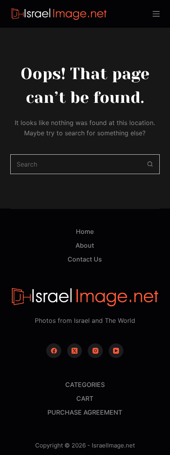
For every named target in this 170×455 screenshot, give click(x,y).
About (85, 245)
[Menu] (156, 13)
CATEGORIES (85, 385)
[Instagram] (95, 350)
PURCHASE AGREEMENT (84, 412)
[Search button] (149, 164)
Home (85, 231)
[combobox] (75, 164)
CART (84, 398)
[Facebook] (53, 350)
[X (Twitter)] (74, 350)
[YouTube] (116, 350)
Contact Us (85, 259)
